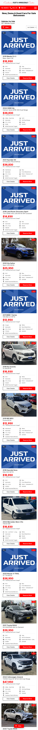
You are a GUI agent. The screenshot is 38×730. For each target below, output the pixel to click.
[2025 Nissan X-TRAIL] (19, 560)
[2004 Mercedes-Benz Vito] (19, 508)
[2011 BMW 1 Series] (19, 301)
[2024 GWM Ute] (19, 94)
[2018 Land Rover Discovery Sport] (19, 198)
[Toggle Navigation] (35, 8)
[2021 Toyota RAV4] (19, 611)
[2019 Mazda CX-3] (19, 43)
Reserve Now (27, 78)
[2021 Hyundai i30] (19, 146)
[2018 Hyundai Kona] (19, 456)
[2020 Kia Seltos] (19, 249)
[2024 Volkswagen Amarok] (19, 663)
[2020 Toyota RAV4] (19, 715)
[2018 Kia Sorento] (19, 353)
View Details (11, 78)
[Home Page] (19, 2)
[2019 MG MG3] (19, 405)
